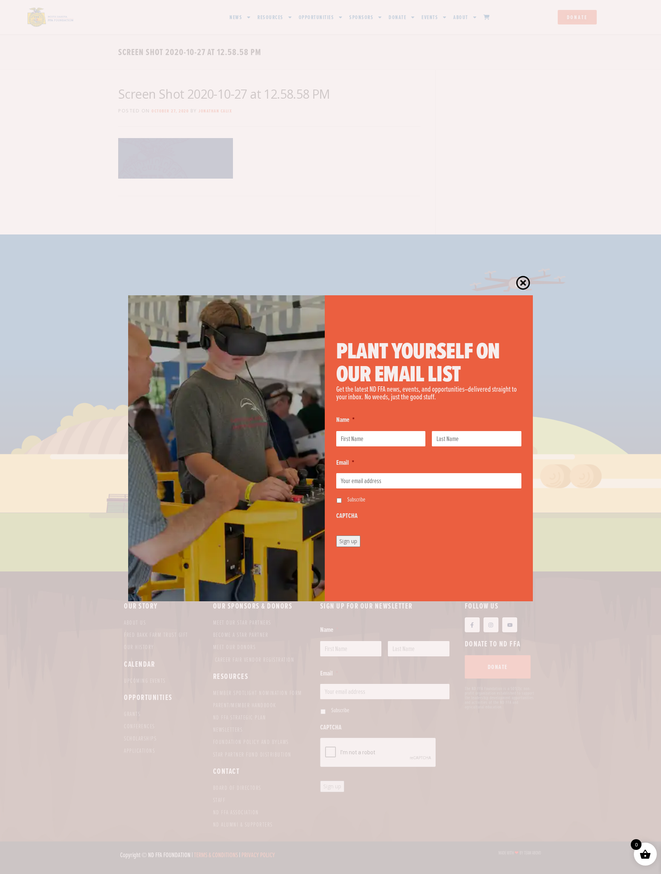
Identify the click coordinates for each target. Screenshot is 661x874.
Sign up (348, 541)
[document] (330, 437)
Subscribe (356, 499)
